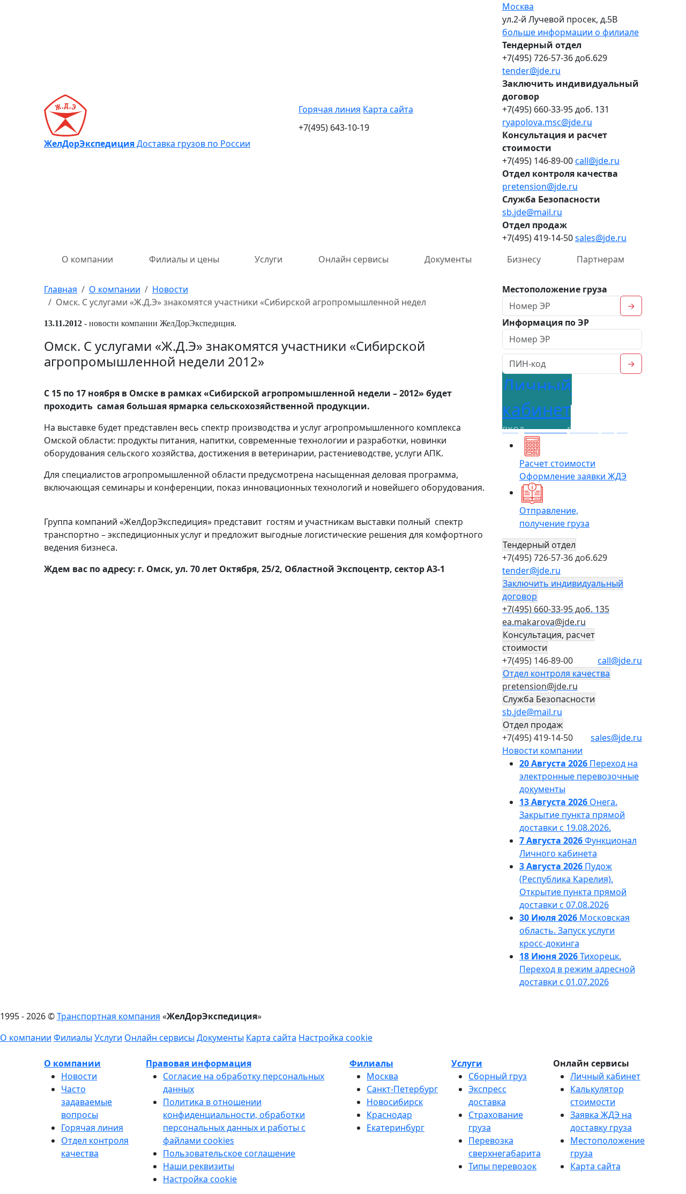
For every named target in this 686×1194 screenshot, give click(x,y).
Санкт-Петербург (402, 1089)
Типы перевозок (502, 1166)
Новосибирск (395, 1102)
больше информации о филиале (570, 32)
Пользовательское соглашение (229, 1153)
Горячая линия (330, 109)
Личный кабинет (605, 1076)
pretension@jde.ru (540, 186)
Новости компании (542, 750)
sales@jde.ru (601, 238)
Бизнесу (524, 259)
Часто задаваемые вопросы (86, 1102)
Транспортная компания (108, 1016)
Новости (79, 1076)
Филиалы (73, 1037)
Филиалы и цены (184, 259)
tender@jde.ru (531, 71)
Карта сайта (388, 109)
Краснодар (389, 1115)
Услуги (268, 259)
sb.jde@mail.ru (532, 212)
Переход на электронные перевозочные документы (579, 776)
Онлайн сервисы (353, 259)
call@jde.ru (597, 161)
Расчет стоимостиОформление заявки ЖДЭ (573, 469)
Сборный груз (497, 1076)
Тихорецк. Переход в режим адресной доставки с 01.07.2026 (577, 969)
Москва (518, 6)
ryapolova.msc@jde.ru (547, 122)
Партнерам (600, 259)
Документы (448, 259)
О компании (87, 259)
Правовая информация (198, 1063)
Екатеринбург (395, 1127)
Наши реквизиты (198, 1166)
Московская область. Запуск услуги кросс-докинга (574, 930)
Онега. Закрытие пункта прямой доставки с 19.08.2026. (572, 814)
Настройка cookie (335, 1037)
